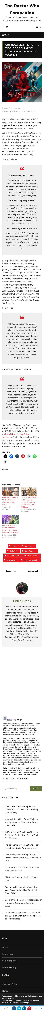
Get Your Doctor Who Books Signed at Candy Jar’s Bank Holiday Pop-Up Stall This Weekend (21, 835)
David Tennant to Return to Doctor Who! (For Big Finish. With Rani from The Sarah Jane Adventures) (23, 915)
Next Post (32, 571)
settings (26, 1003)
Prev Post (12, 571)
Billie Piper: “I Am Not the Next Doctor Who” (21, 879)
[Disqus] (22, 683)
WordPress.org (9, 967)
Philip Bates (16, 111)
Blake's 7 (13, 551)
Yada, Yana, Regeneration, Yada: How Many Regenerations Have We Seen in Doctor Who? (21, 890)
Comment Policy (9, 984)
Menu (6, 35)
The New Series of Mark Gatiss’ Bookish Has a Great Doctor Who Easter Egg (22, 846)
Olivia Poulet (32, 555)
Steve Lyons (11, 560)
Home (5, 991)
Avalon (14, 546)
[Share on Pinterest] (29, 1008)
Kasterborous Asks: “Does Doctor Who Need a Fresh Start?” (22, 869)
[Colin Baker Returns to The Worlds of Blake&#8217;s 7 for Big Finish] (10, 491)
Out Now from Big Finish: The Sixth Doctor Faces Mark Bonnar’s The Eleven (10, 529)
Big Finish (29, 546)
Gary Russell (29, 551)
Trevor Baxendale (31, 560)
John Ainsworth (13, 555)
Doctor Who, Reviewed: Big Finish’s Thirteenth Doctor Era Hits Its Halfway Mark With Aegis (21, 809)
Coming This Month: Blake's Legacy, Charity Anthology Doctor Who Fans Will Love (29, 502)
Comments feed (9, 960)
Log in (5, 947)
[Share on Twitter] (19, 1008)
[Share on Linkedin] (24, 1008)
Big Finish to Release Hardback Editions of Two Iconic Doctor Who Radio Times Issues (23, 903)
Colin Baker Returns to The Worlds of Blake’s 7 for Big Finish (10, 501)
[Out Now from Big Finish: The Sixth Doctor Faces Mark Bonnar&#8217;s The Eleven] (10, 519)
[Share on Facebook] (14, 1008)
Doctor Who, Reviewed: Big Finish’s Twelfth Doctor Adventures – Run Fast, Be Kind (23, 857)
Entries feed (7, 954)
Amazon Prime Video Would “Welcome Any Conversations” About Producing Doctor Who (22, 822)
